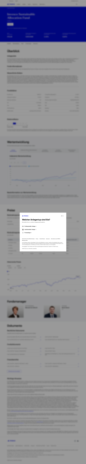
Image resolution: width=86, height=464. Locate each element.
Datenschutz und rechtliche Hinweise (28, 238)
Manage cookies (25, 240)
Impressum (48, 238)
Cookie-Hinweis (42, 238)
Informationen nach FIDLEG (55, 238)
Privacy (37, 238)
